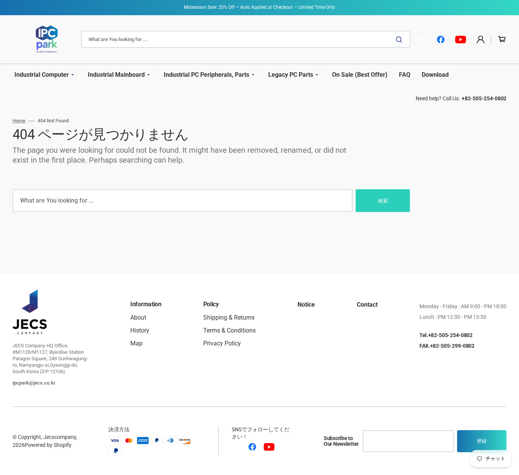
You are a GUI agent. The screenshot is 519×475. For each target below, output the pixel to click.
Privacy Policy (222, 343)
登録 (482, 441)
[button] (480, 39)
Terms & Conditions (229, 330)
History (139, 330)
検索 (383, 201)
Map (136, 343)
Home (19, 121)
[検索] (400, 39)
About (138, 318)
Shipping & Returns (229, 318)
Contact (367, 305)
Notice (306, 305)
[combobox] (245, 39)
